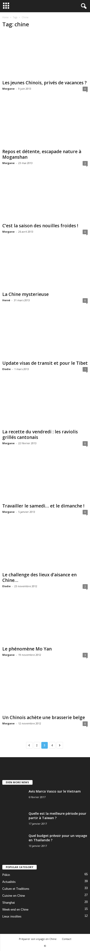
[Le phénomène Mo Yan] (45, 621)
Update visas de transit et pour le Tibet (45, 363)
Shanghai (8, 902)
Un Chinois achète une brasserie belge (43, 717)
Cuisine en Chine (13, 895)
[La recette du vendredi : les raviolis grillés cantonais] (45, 404)
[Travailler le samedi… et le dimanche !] (45, 478)
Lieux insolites (11, 916)
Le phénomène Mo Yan (27, 649)
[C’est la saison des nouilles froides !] (45, 198)
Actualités (9, 882)
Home (5, 17)
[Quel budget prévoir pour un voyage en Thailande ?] (13, 842)
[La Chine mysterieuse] (45, 267)
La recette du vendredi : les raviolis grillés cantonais (40, 434)
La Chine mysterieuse (25, 294)
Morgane (8, 88)
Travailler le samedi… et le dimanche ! (43, 506)
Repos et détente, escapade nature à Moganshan (41, 154)
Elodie (6, 369)
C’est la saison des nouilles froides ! (40, 226)
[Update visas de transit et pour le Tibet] (45, 335)
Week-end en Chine (15, 909)
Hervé (6, 300)
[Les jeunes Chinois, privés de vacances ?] (45, 55)
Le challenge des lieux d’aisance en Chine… (39, 577)
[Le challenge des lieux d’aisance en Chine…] (45, 547)
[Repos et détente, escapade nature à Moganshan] (45, 124)
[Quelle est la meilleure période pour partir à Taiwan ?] (13, 820)
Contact (66, 939)
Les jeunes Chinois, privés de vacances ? (44, 83)
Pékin (6, 875)
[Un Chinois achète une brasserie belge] (45, 690)
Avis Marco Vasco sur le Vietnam (55, 791)
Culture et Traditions (15, 888)
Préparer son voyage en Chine (38, 939)
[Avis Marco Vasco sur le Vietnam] (13, 797)
